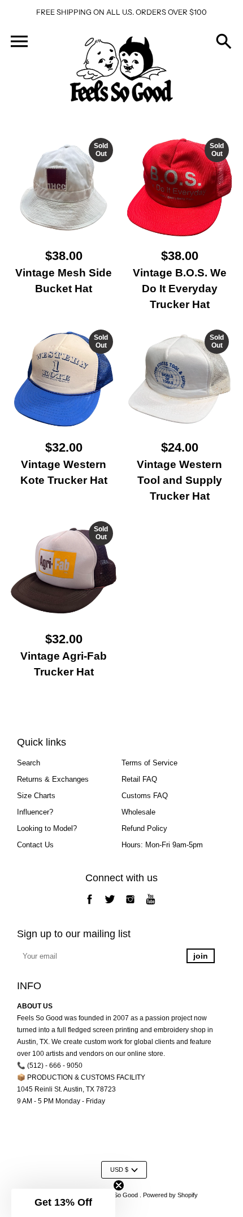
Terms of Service (149, 763)
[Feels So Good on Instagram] (130, 905)
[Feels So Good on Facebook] (89, 905)
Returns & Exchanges (53, 779)
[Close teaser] (118, 1185)
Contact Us (35, 845)
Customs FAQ (145, 795)
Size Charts (36, 795)
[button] (63, 1203)
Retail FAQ (139, 779)
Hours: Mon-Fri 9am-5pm (162, 845)
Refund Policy (144, 828)
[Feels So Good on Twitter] (110, 905)
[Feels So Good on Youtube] (150, 905)
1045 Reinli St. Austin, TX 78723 (66, 1089)
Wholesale (138, 812)
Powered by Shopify (170, 1195)
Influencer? (35, 812)
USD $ (119, 1169)
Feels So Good (117, 1195)
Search (28, 763)
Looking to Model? (47, 828)
